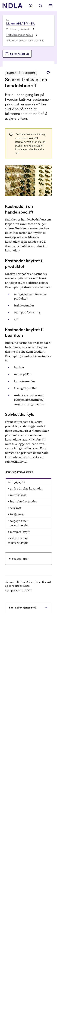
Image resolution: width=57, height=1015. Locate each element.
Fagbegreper (20, 558)
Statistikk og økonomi (18, 29)
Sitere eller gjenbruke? (22, 607)
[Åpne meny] (50, 5)
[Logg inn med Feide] (30, 5)
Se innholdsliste (19, 53)
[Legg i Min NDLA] (48, 72)
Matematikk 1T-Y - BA (20, 23)
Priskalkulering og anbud (19, 34)
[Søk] (40, 5)
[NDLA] (12, 5)
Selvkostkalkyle (19, 414)
